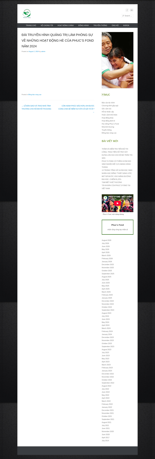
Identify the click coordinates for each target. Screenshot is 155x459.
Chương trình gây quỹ (110, 106)
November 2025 (108, 267)
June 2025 (106, 283)
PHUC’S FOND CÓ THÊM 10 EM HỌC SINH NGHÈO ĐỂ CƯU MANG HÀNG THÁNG (116, 164)
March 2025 (106, 292)
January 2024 (107, 334)
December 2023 (108, 337)
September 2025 (108, 274)
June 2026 (106, 246)
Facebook (127, 10)
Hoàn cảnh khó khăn (109, 115)
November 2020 (108, 431)
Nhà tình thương (108, 127)
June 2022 (106, 392)
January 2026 (107, 261)
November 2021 (108, 413)
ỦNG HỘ (115, 25)
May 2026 (105, 249)
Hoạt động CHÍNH (66, 25)
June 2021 (106, 428)
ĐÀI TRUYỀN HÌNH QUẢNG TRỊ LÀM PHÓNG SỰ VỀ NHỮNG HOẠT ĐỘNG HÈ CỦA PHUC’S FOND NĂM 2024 (58, 40)
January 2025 (107, 298)
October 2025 (107, 271)
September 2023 (108, 346)
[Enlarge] (131, 35)
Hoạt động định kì (108, 121)
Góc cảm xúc (106, 109)
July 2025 (105, 280)
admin (43, 51)
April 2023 (105, 362)
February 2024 (107, 331)
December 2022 (108, 374)
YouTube (131, 10)
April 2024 (105, 325)
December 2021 (108, 410)
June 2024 (106, 319)
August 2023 (106, 349)
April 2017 (105, 437)
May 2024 (105, 322)
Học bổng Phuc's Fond (110, 124)
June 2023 (106, 355)
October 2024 (107, 307)
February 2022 (107, 404)
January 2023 (107, 371)
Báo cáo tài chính (108, 103)
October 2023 (107, 343)
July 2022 (105, 389)
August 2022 (106, 386)
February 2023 (107, 368)
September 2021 (108, 419)
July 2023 (105, 352)
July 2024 (105, 316)
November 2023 (108, 340)
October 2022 (107, 380)
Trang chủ (31, 25)
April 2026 (105, 252)
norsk (126, 25)
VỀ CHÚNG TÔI (47, 25)
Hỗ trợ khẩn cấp (108, 112)
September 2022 (108, 383)
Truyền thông (100, 25)
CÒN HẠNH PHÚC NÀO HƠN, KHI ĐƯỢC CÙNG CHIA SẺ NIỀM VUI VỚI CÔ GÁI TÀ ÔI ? (76, 109)
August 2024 (106, 313)
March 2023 (106, 365)
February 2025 (107, 295)
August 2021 (106, 422)
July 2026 (105, 243)
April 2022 (105, 398)
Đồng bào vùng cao (34, 94)
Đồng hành (83, 25)
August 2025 (106, 277)
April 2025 (105, 289)
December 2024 (108, 301)
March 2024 (106, 328)
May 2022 (105, 395)
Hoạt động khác (108, 118)
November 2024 (108, 304)
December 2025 (108, 264)
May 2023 (105, 359)
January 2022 (107, 407)
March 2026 (106, 255)
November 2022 (108, 377)
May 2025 (105, 286)
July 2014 (105, 441)
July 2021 (105, 425)
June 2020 (106, 434)
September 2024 (108, 310)
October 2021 (107, 416)
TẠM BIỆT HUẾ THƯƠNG (112, 182)
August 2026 (106, 240)
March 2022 (106, 401)
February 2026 (107, 258)
